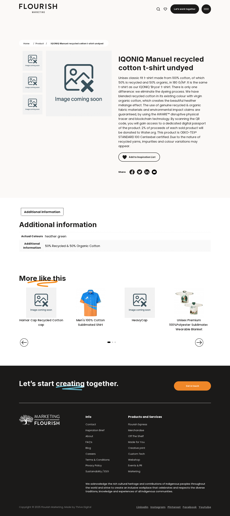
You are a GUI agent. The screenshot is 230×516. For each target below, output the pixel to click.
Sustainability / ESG (97, 471)
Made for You (136, 442)
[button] (108, 342)
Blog (88, 448)
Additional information (42, 212)
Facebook (190, 507)
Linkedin (142, 507)
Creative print (136, 448)
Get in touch (192, 386)
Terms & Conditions (98, 459)
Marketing (134, 471)
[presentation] (24, 342)
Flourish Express (137, 424)
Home (26, 43)
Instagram (158, 507)
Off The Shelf (136, 436)
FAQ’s (89, 442)
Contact (91, 424)
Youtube (205, 507)
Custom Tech (136, 454)
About (89, 436)
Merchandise (136, 430)
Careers (91, 454)
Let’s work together (184, 9)
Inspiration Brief (95, 430)
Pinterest (174, 507)
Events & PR (135, 465)
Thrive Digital (83, 507)
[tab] (42, 212)
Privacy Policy (94, 465)
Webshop (134, 459)
